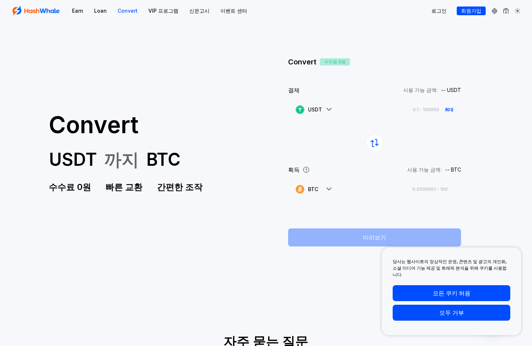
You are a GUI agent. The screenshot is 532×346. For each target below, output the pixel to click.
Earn (77, 11)
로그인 (439, 11)
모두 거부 (451, 312)
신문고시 (199, 11)
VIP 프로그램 (163, 11)
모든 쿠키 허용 (451, 293)
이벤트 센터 (233, 11)
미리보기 (374, 237)
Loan (100, 11)
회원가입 (471, 11)
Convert (128, 11)
